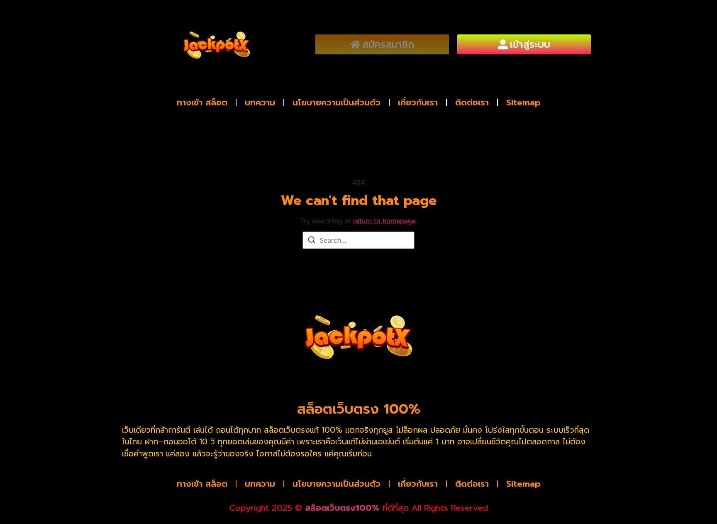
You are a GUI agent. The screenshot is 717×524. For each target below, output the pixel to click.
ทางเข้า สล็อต (202, 102)
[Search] (311, 241)
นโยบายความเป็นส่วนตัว (336, 102)
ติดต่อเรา (472, 102)
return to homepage (384, 221)
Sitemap (523, 102)
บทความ (260, 102)
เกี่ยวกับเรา (418, 102)
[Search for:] (358, 240)
